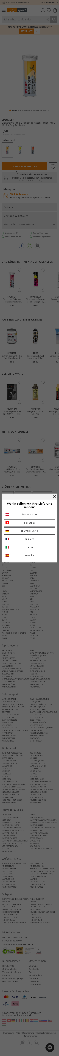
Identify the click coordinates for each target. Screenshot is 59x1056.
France (29, 539)
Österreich (29, 514)
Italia (29, 547)
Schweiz (29, 522)
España (29, 555)
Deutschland (29, 531)
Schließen (54, 497)
